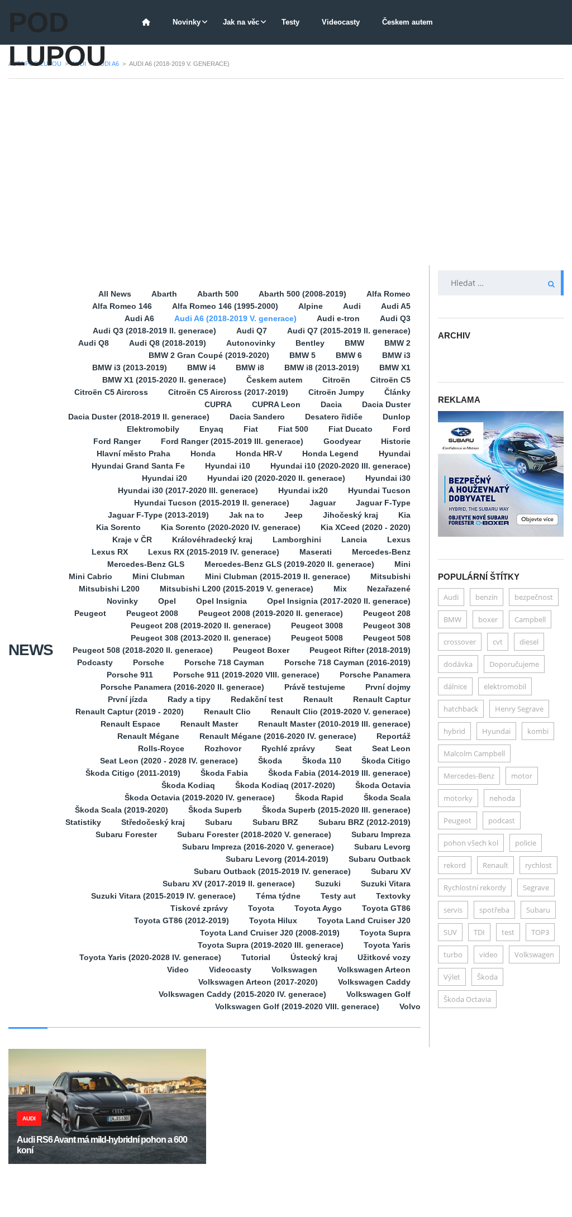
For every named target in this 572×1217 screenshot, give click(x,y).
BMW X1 (395, 367)
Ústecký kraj (313, 957)
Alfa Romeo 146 (122, 306)
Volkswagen (294, 969)
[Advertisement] (286, 172)
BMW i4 (201, 367)
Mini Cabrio (90, 576)
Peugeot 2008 (152, 613)
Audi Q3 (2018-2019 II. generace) (154, 330)
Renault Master (209, 723)
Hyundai (395, 453)
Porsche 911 (130, 674)
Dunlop (397, 416)
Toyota (261, 908)
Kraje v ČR (132, 539)
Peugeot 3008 (317, 625)
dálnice (455, 686)
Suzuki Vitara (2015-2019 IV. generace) (163, 895)
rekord (455, 865)
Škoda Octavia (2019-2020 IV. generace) (200, 797)
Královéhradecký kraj (212, 539)
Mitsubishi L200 (109, 588)
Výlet (452, 977)
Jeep (293, 514)
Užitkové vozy (384, 957)
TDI (479, 932)
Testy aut (338, 895)
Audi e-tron (338, 318)
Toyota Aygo (318, 908)
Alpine (310, 306)
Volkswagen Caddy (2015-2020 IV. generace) (242, 994)
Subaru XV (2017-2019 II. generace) (229, 883)
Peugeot (90, 613)
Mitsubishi (390, 576)
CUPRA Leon (276, 404)
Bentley (310, 342)
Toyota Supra (385, 932)
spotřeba (494, 910)
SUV (450, 932)
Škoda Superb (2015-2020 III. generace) (336, 809)
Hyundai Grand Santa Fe (138, 465)
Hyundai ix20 (303, 490)
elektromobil (505, 686)
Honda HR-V (259, 453)
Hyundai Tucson (379, 490)
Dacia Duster (386, 404)
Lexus (399, 539)
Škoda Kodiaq (188, 785)
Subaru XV (391, 871)
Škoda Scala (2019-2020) (121, 809)
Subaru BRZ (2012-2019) (364, 822)
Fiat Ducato (350, 428)
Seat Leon (391, 748)
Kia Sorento (118, 527)
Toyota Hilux (273, 920)
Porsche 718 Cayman (224, 662)
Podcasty (95, 662)
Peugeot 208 (387, 613)
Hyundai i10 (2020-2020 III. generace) (340, 465)
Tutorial (255, 957)
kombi (538, 731)
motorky (458, 798)
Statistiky (83, 822)
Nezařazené (389, 588)
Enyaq (211, 428)
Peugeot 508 (387, 637)
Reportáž (393, 736)
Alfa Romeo (388, 293)
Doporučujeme (514, 664)
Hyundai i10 (227, 465)
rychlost (538, 865)
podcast (501, 820)
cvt (498, 642)
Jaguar (322, 502)
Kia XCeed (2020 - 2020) (366, 527)
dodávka (458, 664)
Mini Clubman (158, 576)
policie (525, 843)
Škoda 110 (321, 760)
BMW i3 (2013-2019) (129, 367)
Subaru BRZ (275, 822)
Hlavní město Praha (133, 453)
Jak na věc (241, 22)
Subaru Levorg (382, 846)
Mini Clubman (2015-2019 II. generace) (277, 576)
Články (397, 392)
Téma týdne (278, 895)
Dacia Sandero (257, 416)
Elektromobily (153, 428)
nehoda (502, 798)
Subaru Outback (380, 859)
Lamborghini (297, 539)
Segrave (536, 887)
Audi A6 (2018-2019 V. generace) (235, 318)
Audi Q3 (395, 318)
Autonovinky (250, 342)
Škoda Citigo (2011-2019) (132, 773)
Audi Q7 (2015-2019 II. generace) (349, 330)
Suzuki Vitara (386, 883)
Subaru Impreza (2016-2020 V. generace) (258, 846)
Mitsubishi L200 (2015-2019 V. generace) (236, 588)
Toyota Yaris (387, 945)
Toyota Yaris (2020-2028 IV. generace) (150, 957)
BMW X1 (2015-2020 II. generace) (164, 379)
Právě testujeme (314, 687)
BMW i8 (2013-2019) (321, 367)
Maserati (315, 551)
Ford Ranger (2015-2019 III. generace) (232, 441)
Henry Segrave (519, 709)
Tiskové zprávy (199, 908)
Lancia (354, 539)
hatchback (461, 709)
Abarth (164, 293)
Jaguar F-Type (383, 502)
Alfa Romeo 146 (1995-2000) (225, 306)
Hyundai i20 (164, 478)
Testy (290, 22)
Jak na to (246, 514)
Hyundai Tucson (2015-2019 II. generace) (211, 502)
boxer (488, 619)
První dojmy (388, 687)
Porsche (148, 662)
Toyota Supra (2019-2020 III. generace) (271, 945)
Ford (402, 428)
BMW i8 (250, 367)
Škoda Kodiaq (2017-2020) (285, 785)
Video (178, 969)
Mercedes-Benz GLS (145, 564)
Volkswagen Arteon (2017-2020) (258, 981)
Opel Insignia (221, 600)
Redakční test (257, 699)
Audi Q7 (251, 330)
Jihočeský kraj (350, 514)
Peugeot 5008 (317, 637)
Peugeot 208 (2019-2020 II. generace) (201, 625)
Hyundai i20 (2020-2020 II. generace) (276, 478)
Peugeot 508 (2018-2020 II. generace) (143, 650)
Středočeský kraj (153, 822)
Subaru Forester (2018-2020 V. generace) (254, 834)
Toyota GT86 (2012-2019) (181, 920)
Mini (402, 564)
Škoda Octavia (383, 785)
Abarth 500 (218, 293)
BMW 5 (302, 355)
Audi (352, 306)
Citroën (336, 379)
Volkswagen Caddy (374, 981)
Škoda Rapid (319, 797)
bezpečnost (533, 597)
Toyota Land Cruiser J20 (364, 920)
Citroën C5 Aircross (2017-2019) (228, 392)
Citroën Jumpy (336, 392)
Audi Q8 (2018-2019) (167, 342)
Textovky (393, 895)
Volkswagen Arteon (374, 969)
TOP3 (540, 932)
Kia (404, 514)
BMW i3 (396, 355)
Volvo (410, 1006)
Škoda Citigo (386, 760)
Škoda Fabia (224, 773)
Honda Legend (330, 453)
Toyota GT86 (386, 908)
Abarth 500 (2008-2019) (302, 293)
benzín (486, 597)
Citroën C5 (390, 379)
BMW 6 (349, 355)
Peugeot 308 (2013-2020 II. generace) (201, 637)
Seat (343, 748)
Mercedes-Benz (381, 551)
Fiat (251, 428)
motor (521, 776)
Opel (167, 600)
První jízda (127, 699)
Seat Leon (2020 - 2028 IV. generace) (169, 760)
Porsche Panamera (375, 674)
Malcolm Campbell (474, 753)
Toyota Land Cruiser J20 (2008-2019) (270, 932)
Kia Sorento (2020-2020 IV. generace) (231, 527)
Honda (203, 453)
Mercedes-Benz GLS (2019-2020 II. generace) (289, 564)
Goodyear (342, 441)
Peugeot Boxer (261, 650)
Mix (340, 588)
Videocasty (341, 22)
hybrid (454, 731)
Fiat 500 (293, 428)
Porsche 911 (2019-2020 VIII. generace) (246, 674)
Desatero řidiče (334, 416)
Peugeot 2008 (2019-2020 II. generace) (270, 613)
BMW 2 (397, 342)
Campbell (530, 619)
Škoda (270, 760)
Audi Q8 (93, 342)
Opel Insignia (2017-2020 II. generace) (339, 600)
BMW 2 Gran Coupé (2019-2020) (209, 355)
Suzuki (328, 883)
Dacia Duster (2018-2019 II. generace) (138, 416)
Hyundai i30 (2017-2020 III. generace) (188, 490)
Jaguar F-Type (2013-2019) (158, 514)
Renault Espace (130, 723)
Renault (318, 699)
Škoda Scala (387, 797)
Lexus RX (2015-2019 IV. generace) (213, 551)
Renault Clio (227, 711)
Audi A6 (139, 318)
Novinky (187, 22)
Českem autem (407, 22)
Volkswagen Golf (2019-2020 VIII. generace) (297, 1006)
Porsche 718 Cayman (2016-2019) (347, 662)
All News (114, 293)
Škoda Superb (215, 809)
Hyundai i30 (388, 478)
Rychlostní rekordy (475, 887)
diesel (528, 642)
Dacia (331, 404)
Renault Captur (382, 699)
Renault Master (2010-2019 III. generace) (334, 723)
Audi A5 (396, 306)
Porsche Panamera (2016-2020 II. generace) (182, 687)
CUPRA (218, 404)
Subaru (218, 822)
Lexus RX (110, 551)
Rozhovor (222, 748)
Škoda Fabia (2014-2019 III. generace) (339, 773)
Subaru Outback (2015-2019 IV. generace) (272, 871)
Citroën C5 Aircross (111, 392)
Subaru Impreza (381, 834)
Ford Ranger (117, 441)
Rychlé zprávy (288, 748)
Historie (396, 441)
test (508, 932)
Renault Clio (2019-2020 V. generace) (341, 711)
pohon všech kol (471, 843)
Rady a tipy (189, 699)
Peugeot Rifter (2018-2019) (360, 650)
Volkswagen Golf (378, 994)
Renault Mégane (148, 736)
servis (453, 910)
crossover (460, 642)
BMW (354, 342)
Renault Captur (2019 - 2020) (129, 711)
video (488, 954)
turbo (453, 954)
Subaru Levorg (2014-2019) (277, 859)
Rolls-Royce (161, 748)
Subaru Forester (126, 834)
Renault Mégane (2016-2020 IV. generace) (277, 736)
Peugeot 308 (387, 625)
